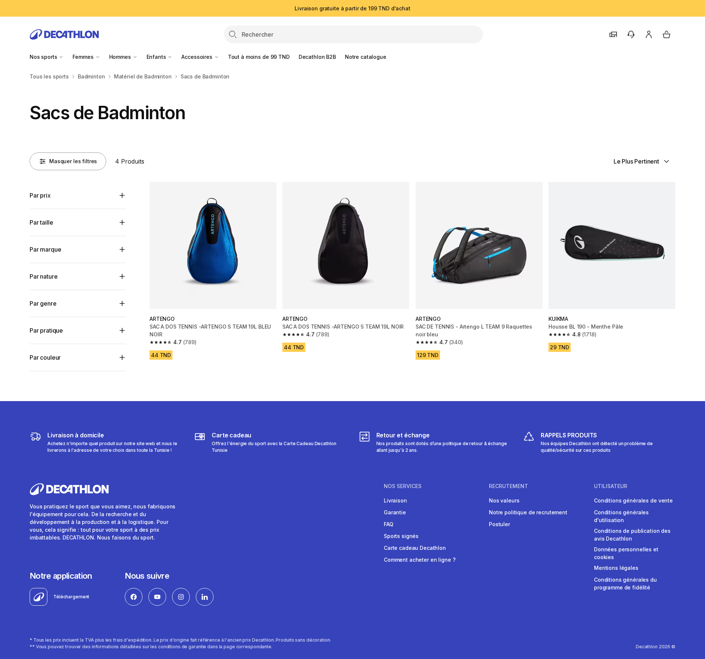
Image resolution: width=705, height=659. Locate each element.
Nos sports (44, 57)
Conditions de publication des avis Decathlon (632, 535)
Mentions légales (616, 568)
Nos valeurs (504, 500)
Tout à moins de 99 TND (259, 57)
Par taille (41, 222)
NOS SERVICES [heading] (403, 486)
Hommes (120, 57)
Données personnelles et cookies (626, 553)
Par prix (40, 195)
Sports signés (401, 536)
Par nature (43, 276)
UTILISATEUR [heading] (610, 486)
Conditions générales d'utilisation (621, 516)
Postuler (499, 524)
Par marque (45, 249)
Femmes (84, 57)
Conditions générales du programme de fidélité (625, 583)
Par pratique (46, 330)
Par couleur (45, 357)
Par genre (43, 303)
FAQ (388, 524)
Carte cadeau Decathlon (415, 548)
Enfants (157, 57)
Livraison (395, 500)
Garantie (395, 512)
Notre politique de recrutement (528, 512)
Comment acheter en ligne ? (419, 560)
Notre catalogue (365, 57)
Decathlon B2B (317, 57)
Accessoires (197, 57)
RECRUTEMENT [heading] (508, 486)
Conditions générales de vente (633, 500)
